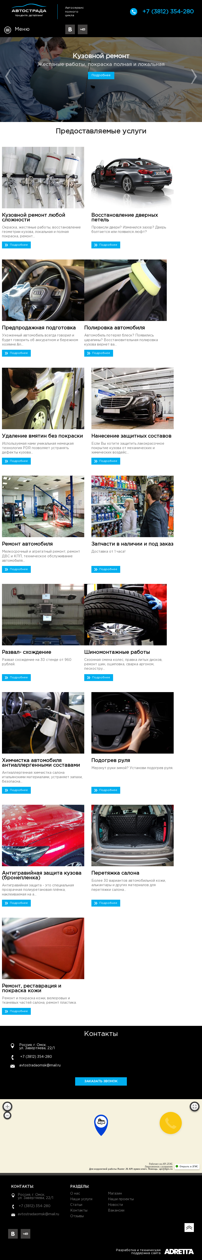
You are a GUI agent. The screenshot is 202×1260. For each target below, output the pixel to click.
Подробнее (101, 75)
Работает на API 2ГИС (161, 1164)
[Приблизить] (7, 1106)
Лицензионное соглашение (159, 1166)
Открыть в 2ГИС (189, 1166)
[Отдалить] (7, 1115)
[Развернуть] (194, 1106)
